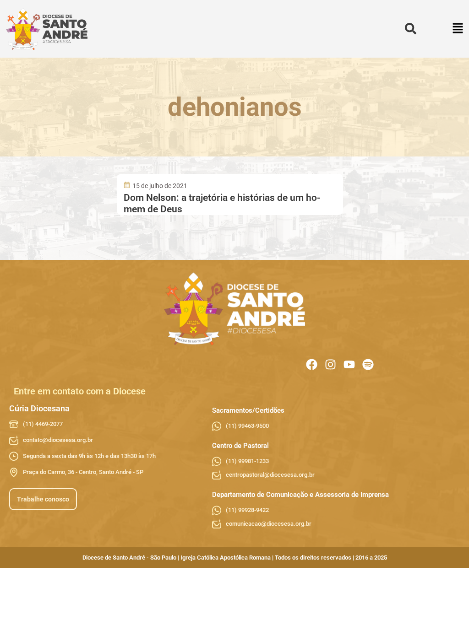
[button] (458, 29)
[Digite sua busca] (410, 29)
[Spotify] (368, 364)
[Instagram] (330, 364)
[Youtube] (349, 364)
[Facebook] (312, 364)
